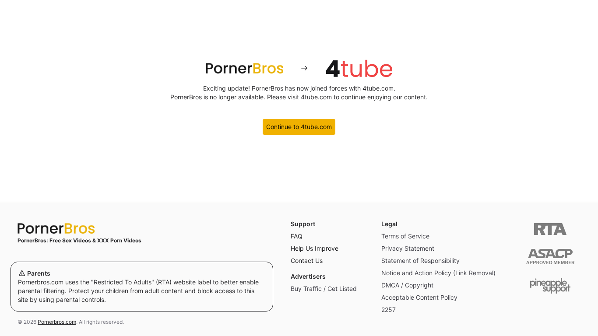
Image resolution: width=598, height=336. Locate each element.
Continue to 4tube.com (299, 126)
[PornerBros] (244, 68)
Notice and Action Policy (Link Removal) (438, 272)
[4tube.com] (359, 68)
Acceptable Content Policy (419, 297)
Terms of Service (405, 236)
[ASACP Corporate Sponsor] (550, 256)
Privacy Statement (407, 248)
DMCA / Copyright (407, 285)
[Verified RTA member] (550, 229)
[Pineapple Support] (550, 286)
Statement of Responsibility (420, 260)
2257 (388, 309)
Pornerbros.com (57, 321)
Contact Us (307, 260)
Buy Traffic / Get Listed (324, 288)
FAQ (297, 236)
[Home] (142, 228)
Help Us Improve (314, 248)
